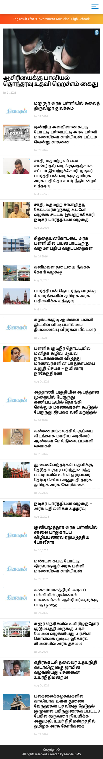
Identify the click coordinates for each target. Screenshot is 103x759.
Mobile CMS (72, 754)
